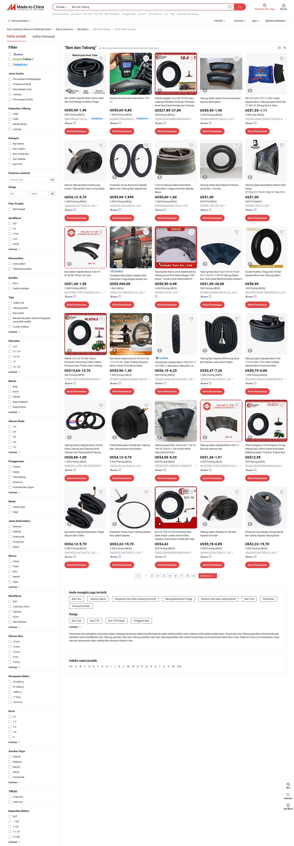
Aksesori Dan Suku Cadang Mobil (218, 598)
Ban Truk (88, 14)
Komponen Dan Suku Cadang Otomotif (135, 598)
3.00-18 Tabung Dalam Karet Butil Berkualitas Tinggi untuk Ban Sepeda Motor (174, 188)
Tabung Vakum (98, 598)
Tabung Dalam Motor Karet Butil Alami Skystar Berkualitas (220, 100)
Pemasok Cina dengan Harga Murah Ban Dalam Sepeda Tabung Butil (264, 533)
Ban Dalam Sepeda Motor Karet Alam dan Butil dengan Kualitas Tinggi (84, 99)
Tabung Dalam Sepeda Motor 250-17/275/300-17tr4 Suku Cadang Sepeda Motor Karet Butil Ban (263, 362)
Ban (166, 14)
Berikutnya (206, 575)
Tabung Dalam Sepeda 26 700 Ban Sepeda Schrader (218, 533)
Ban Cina (249, 598)
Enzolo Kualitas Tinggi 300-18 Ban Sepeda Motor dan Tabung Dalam (263, 273)
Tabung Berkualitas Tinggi (178, 598)
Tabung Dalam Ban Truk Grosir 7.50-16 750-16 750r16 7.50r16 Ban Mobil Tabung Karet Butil (175, 448)
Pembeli (218, 20)
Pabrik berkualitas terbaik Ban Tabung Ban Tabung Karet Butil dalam (130, 446)
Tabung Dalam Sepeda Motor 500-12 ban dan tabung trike (219, 446)
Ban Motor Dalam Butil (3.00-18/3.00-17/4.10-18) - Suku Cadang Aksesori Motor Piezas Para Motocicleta (130, 362)
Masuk (283, 9)
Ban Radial (76, 14)
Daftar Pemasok (44, 36)
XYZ (179, 666)
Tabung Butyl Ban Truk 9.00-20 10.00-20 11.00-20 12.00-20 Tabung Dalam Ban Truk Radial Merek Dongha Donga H (221, 275)
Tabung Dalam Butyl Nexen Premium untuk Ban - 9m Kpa (219, 186)
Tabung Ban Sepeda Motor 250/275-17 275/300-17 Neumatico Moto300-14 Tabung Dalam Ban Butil (175, 364)
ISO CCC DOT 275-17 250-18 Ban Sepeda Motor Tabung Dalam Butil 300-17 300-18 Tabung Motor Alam (265, 102)
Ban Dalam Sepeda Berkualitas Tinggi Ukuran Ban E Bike (84, 533)
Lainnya (73, 626)
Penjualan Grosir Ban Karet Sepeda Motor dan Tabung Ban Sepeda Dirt (128, 186)
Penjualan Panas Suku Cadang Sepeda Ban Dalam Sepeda (130, 533)
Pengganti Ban (129, 14)
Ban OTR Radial (112, 14)
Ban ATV (142, 14)
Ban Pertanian (155, 14)
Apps (254, 20)
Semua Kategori (19, 20)
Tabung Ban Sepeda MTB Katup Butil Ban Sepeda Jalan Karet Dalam (219, 360)
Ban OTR (98, 14)
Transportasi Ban (81, 606)
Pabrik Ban (268, 598)
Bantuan (238, 20)
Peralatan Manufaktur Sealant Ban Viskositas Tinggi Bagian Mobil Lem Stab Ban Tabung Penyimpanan (128, 277)
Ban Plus (76, 598)
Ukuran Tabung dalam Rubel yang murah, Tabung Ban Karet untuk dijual (84, 186)
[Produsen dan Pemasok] (25, 7)
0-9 (70, 666)
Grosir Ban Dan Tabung (188, 14)
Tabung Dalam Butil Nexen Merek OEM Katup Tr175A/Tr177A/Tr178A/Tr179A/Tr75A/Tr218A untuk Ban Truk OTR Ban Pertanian (266, 188)
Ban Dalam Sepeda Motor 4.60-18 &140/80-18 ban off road (82, 273)
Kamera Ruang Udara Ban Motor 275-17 (130, 99)
